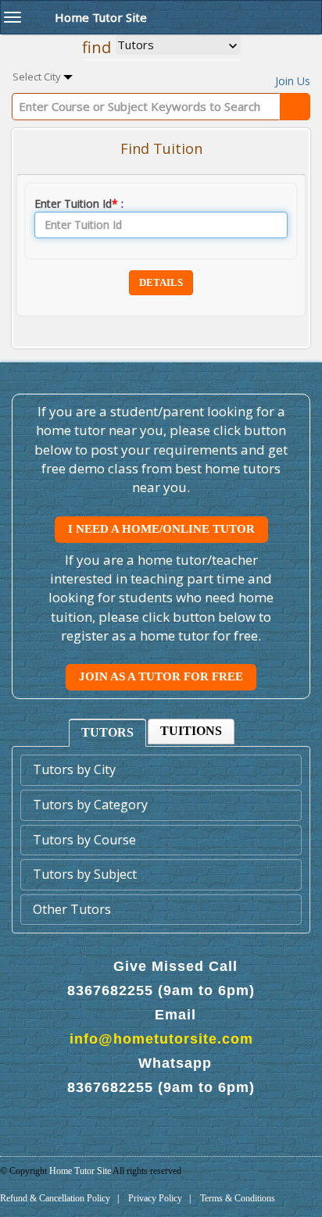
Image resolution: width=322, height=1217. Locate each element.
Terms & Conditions (237, 1198)
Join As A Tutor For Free (161, 676)
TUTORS (107, 732)
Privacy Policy (155, 1198)
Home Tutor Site (81, 1170)
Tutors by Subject (85, 874)
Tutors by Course (84, 839)
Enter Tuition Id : (78, 203)
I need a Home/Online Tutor (161, 529)
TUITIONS (191, 730)
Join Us (292, 80)
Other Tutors (72, 909)
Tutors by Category (90, 804)
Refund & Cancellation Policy (55, 1198)
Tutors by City (74, 769)
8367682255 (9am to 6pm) (161, 990)
